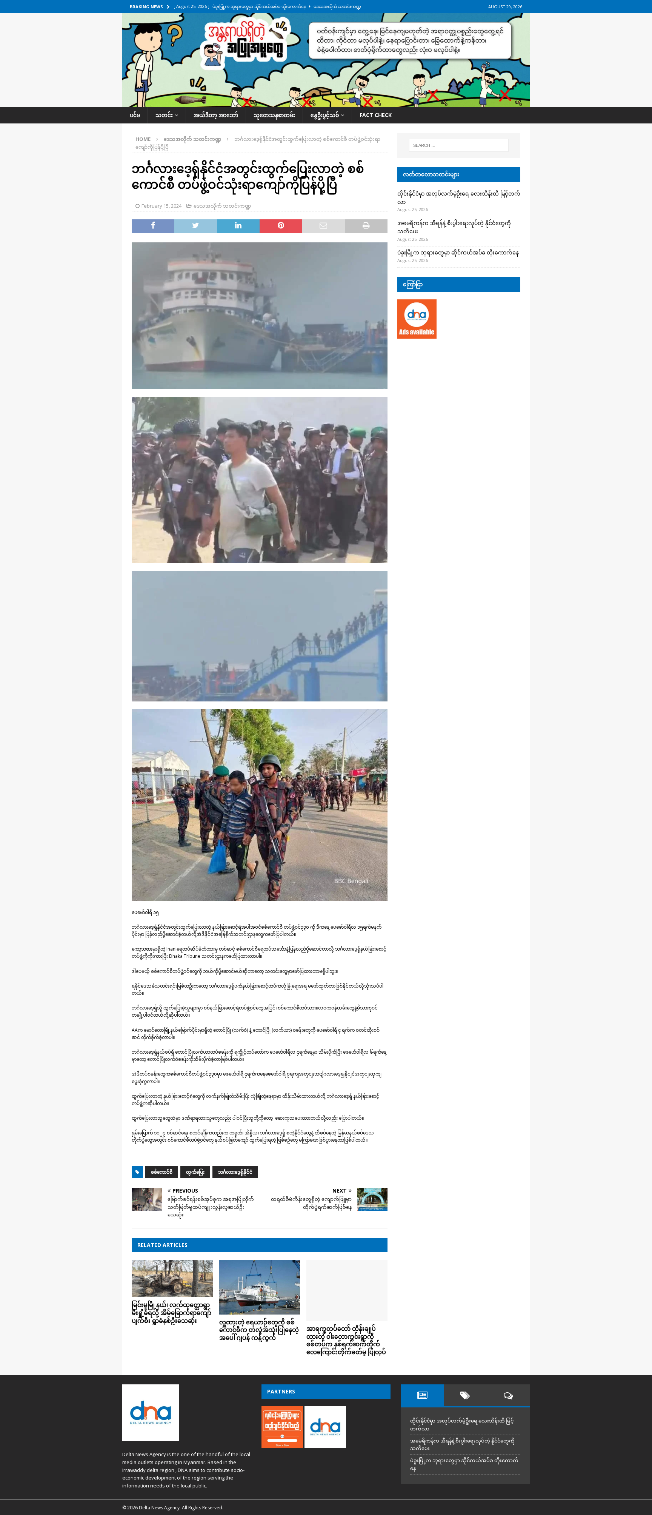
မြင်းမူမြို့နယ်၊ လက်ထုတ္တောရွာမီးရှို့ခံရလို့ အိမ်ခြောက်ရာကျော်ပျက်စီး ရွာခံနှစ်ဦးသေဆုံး (171, 1313)
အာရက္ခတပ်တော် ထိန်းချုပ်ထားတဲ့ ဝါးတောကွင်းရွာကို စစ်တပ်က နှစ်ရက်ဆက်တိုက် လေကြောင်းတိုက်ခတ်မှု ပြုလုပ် (346, 1340)
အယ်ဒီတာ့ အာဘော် (216, 115)
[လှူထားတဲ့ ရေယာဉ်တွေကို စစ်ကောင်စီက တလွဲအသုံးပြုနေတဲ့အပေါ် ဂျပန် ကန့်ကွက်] (259, 1287)
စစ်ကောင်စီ (161, 1172)
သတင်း (164, 115)
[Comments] (508, 1395)
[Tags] (465, 1395)
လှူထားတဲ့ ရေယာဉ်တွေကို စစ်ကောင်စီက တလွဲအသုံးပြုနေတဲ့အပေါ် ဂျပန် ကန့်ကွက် (259, 1330)
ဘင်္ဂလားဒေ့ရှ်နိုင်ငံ (235, 1172)
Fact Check (376, 115)
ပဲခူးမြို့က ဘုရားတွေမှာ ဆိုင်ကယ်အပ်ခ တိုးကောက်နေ (458, 252)
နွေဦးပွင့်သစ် (325, 115)
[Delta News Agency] (326, 102)
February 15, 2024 (161, 205)
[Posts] (422, 1395)
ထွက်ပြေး (195, 1172)
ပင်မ (135, 115)
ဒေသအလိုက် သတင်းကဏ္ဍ (222, 205)
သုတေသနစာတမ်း (274, 115)
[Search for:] (458, 145)
